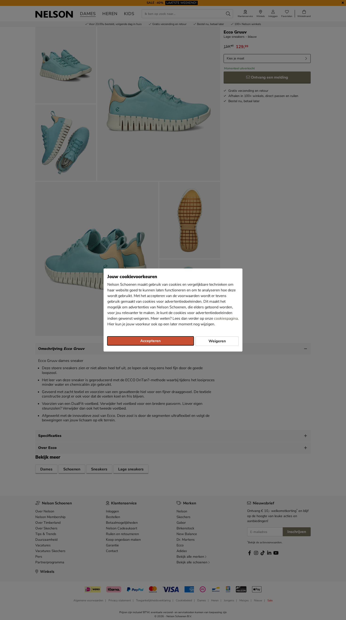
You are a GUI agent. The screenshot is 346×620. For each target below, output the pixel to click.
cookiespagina (226, 318)
